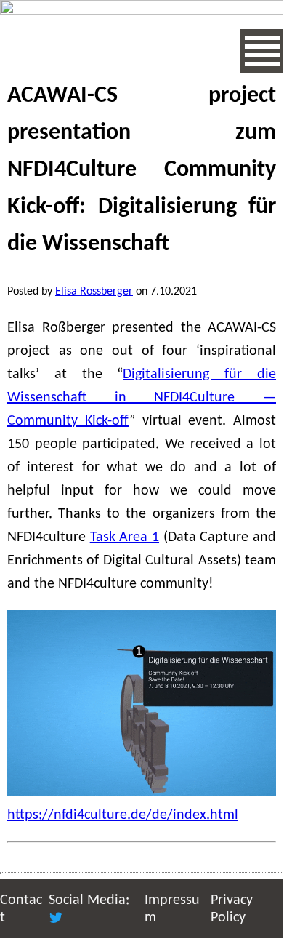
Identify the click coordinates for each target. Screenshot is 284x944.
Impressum (172, 909)
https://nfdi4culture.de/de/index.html (122, 815)
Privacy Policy (232, 909)
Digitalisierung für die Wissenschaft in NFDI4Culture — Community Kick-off (141, 397)
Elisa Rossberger (94, 291)
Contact (21, 909)
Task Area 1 (124, 537)
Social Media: (89, 900)
